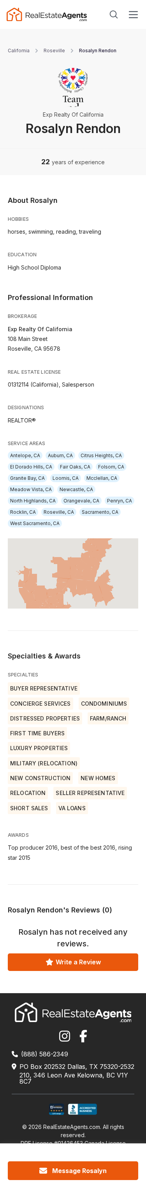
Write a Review (78, 962)
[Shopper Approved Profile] (56, 1109)
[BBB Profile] (82, 1109)
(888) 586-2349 (44, 1054)
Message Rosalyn (79, 1171)
